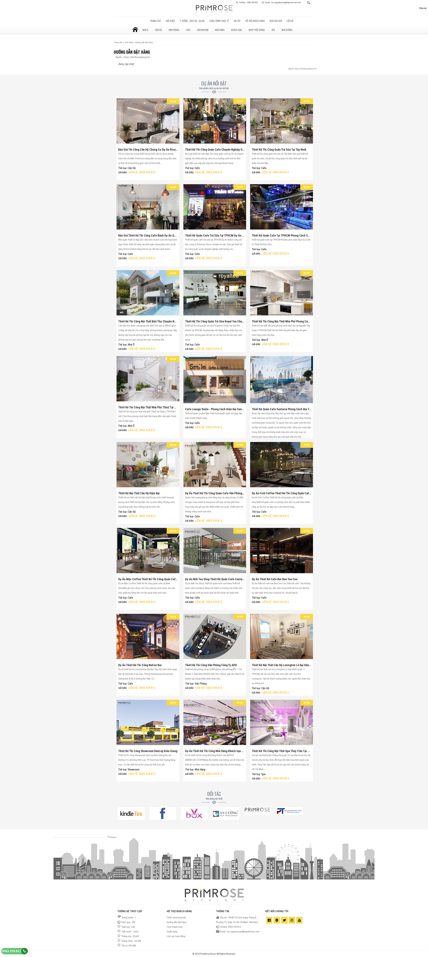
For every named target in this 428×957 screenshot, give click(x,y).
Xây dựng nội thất (214, 798)
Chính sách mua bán (176, 917)
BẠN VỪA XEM (276, 21)
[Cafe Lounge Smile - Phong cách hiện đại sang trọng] (214, 379)
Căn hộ (158, 30)
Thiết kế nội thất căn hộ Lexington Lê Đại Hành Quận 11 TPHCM (281, 665)
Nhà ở (145, 30)
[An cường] (226, 819)
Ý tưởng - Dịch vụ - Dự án (192, 21)
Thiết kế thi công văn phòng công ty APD (211, 665)
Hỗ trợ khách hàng (255, 21)
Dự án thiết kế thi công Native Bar (140, 665)
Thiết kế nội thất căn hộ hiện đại (139, 493)
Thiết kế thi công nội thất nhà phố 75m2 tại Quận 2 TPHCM (148, 407)
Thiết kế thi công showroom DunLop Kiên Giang (147, 751)
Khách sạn (236, 30)
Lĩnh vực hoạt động (176, 936)
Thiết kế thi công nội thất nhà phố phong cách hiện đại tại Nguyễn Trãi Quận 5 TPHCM (281, 321)
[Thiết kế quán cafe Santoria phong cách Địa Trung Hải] (281, 379)
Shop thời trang (256, 30)
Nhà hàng (220, 30)
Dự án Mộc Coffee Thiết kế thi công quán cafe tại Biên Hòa (148, 579)
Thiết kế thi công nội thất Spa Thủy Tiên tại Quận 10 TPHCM (281, 751)
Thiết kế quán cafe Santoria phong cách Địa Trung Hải (281, 409)
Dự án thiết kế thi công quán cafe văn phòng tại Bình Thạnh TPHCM (215, 493)
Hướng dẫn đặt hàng (176, 922)
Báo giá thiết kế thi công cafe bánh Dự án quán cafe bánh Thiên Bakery (148, 235)
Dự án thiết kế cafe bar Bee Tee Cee (274, 579)
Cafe (188, 30)
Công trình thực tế (219, 21)
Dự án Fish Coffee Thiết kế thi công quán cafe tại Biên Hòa (281, 493)
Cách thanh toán (175, 926)
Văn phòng (174, 30)
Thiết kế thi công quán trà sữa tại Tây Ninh (279, 149)
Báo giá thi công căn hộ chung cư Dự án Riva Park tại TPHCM (148, 149)
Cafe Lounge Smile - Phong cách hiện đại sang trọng (215, 409)
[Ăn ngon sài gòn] (194, 819)
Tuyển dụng (172, 931)
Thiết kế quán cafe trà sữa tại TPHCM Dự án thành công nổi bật (215, 235)
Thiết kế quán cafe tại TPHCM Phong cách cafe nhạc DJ (281, 235)
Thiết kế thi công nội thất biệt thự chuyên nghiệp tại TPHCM (148, 321)
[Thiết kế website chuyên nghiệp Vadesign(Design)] (289, 814)
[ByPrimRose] (214, 13)
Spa (273, 30)
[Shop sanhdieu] (257, 814)
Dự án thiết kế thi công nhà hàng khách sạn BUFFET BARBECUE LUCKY (215, 751)
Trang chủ (155, 21)
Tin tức (237, 21)
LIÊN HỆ (290, 21)
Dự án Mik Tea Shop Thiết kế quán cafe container (215, 579)
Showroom (202, 30)
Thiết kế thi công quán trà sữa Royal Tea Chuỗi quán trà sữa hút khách (215, 321)
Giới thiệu (170, 21)
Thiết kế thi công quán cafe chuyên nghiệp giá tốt (215, 149)
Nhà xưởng (287, 30)
